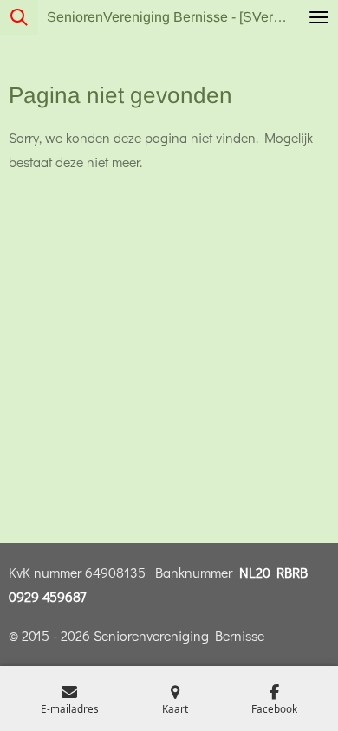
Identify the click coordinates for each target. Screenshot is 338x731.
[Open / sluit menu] (319, 17)
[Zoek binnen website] (19, 17)
